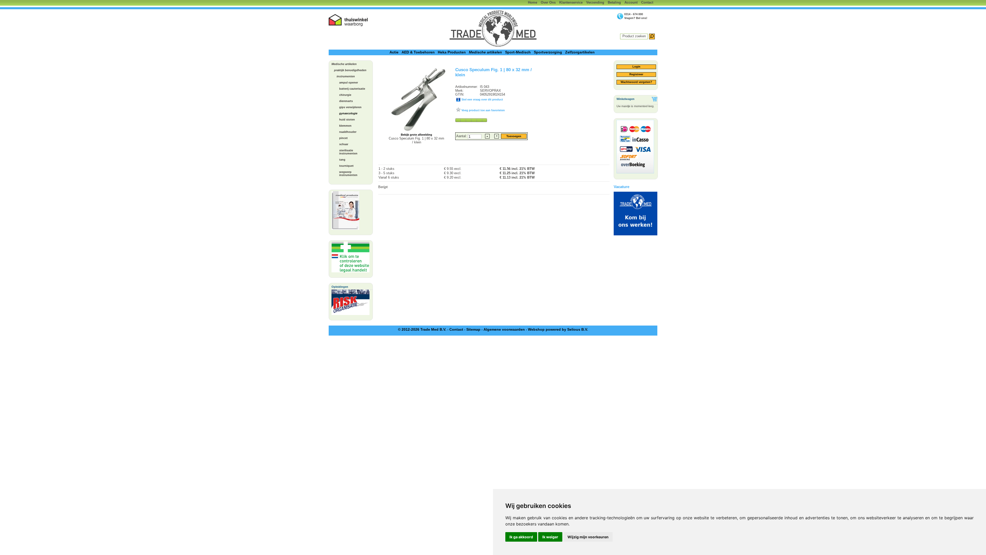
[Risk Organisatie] (350, 303)
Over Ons (548, 2)
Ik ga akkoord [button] (521, 537)
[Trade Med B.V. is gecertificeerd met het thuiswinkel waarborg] (348, 20)
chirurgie (345, 94)
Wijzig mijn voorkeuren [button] (588, 537)
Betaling (614, 2)
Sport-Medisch (518, 52)
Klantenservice (571, 2)
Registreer (636, 74)
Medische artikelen (485, 52)
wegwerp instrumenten (348, 173)
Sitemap (473, 329)
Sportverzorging (548, 52)
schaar (343, 144)
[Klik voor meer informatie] (350, 258)
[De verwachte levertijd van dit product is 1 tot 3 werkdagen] (471, 120)
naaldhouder (347, 131)
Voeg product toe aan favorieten (483, 110)
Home (532, 2)
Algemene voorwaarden (504, 329)
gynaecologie (348, 113)
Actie (394, 52)
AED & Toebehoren (418, 52)
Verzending (595, 2)
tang (342, 159)
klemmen (345, 125)
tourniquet (346, 165)
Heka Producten (452, 52)
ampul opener (348, 82)
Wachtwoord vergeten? (636, 82)
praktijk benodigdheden (350, 70)
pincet (343, 138)
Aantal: (462, 136)
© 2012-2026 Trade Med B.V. (422, 329)
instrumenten (346, 76)
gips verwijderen (350, 107)
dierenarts (346, 101)
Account (631, 2)
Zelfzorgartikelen (580, 52)
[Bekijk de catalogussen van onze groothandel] (345, 211)
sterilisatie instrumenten (348, 152)
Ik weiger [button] (550, 537)
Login (636, 66)
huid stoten (347, 119)
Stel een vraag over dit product (482, 99)
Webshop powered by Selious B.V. (558, 329)
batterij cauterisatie (352, 88)
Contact (647, 2)
